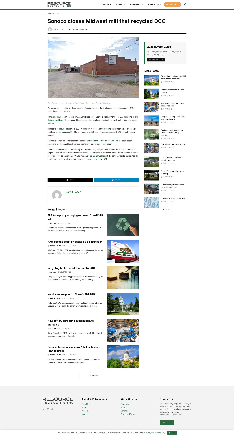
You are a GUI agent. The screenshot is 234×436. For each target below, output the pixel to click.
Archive (85, 411)
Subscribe (174, 4)
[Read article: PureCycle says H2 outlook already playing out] (151, 161)
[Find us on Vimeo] (48, 408)
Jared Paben (58, 29)
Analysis (119, 4)
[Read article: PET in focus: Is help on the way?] (151, 202)
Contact (124, 411)
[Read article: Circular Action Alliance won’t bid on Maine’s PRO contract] (123, 356)
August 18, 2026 (168, 147)
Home (49, 13)
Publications (153, 4)
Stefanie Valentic (55, 246)
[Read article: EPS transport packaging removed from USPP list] (123, 225)
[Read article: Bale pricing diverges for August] (151, 148)
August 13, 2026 (168, 163)
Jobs (123, 407)
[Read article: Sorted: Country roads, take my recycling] (151, 175)
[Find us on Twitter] (52, 408)
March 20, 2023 (72, 29)
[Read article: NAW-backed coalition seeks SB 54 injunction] (123, 251)
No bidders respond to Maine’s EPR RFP (71, 294)
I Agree (172, 433)
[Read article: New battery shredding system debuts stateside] (123, 330)
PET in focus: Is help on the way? (173, 198)
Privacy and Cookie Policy (155, 433)
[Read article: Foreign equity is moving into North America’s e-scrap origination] (151, 134)
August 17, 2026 (168, 122)
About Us (85, 404)
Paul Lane (52, 223)
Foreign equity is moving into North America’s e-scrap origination (172, 132)
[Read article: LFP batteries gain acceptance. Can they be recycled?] (151, 189)
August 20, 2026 (65, 272)
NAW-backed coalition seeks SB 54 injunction (75, 241)
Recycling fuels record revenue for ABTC (72, 268)
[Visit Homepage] (59, 4)
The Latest (106, 4)
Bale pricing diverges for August (173, 144)
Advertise (125, 404)
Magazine (86, 414)
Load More (93, 376)
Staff (84, 407)
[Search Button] (185, 4)
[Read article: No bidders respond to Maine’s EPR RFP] (123, 304)
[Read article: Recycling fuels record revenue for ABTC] (123, 277)
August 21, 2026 (65, 223)
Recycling (56, 13)
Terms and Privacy (128, 414)
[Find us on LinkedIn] (43, 408)
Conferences (135, 4)
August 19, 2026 (70, 355)
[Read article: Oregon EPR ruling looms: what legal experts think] (151, 120)
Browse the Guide (156, 59)
